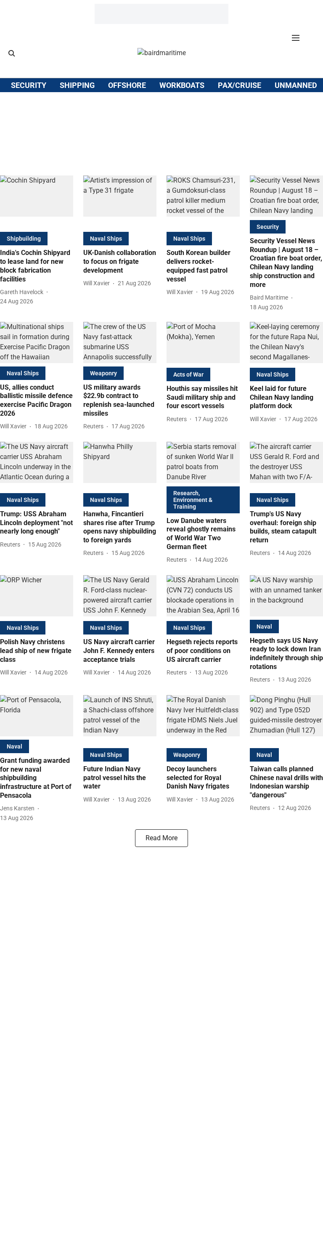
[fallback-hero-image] (36, 201)
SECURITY (28, 85)
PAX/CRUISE (239, 85)
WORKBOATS (181, 85)
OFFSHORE (127, 85)
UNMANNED (296, 85)
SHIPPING (77, 85)
